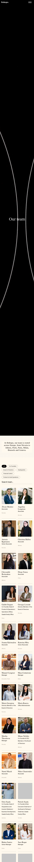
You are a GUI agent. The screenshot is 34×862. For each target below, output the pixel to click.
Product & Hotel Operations (10, 477)
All (4, 466)
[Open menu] (30, 2)
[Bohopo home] (5, 2)
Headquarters (21, 470)
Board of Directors (8, 470)
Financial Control (7, 473)
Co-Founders (12, 466)
